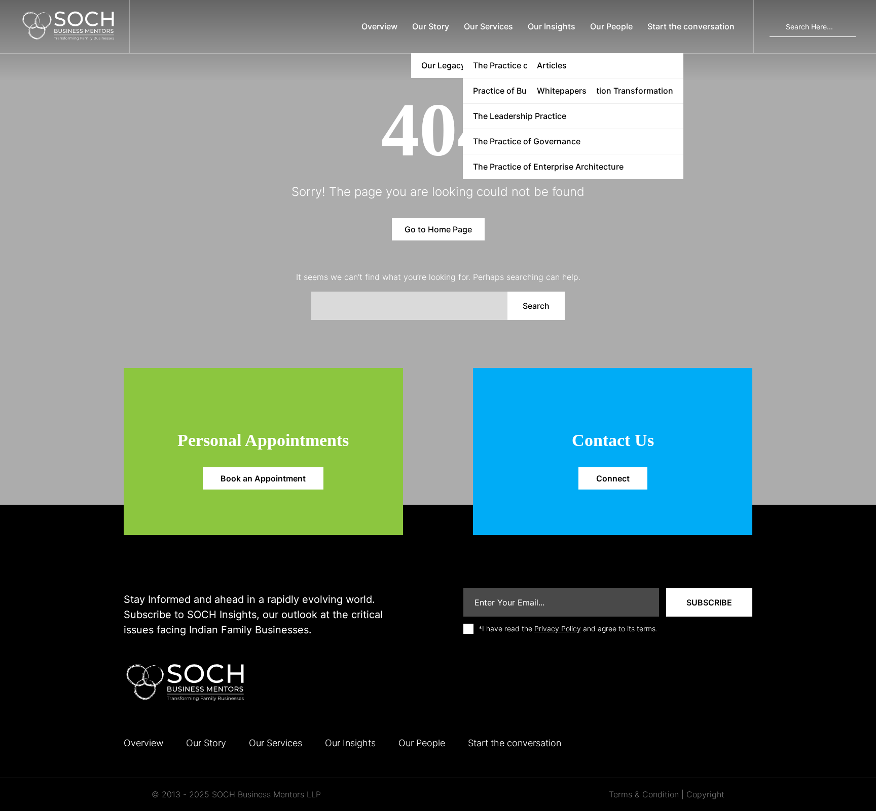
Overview (379, 26)
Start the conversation (691, 26)
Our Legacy (443, 65)
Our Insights (551, 26)
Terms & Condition (644, 794)
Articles (552, 65)
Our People (611, 26)
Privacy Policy (557, 628)
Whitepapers (562, 91)
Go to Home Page (438, 229)
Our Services (488, 26)
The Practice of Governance (526, 141)
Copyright (705, 794)
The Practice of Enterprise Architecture (548, 166)
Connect (613, 478)
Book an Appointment (263, 478)
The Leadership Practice (519, 116)
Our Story (430, 26)
